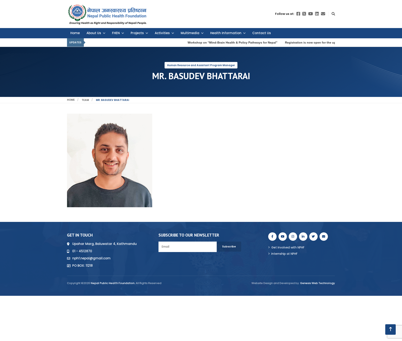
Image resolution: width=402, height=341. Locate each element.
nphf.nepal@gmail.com (91, 258)
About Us (93, 33)
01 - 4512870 (82, 251)
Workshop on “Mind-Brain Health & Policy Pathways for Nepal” (204, 42)
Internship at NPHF (284, 254)
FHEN (116, 33)
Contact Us (261, 33)
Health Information (225, 33)
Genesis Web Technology (317, 283)
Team (85, 100)
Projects (137, 33)
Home (75, 33)
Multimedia (190, 33)
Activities (162, 33)
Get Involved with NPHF (287, 247)
